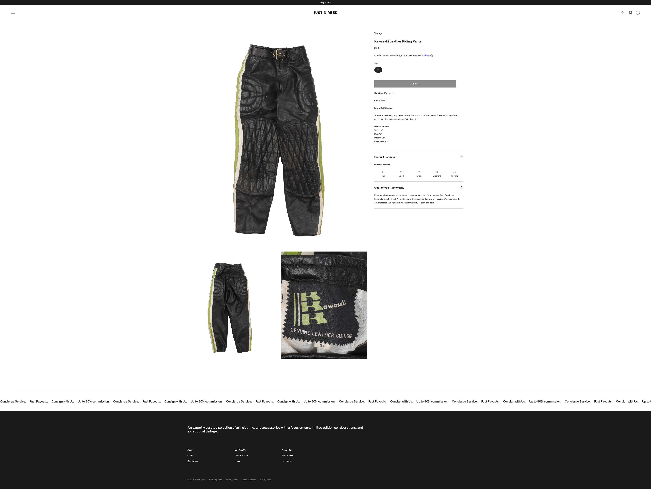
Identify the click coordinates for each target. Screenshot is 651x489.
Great (419, 175)
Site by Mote (265, 479)
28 (379, 70)
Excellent (437, 175)
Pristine (454, 175)
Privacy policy (231, 479)
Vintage (378, 33)
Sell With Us (240, 449)
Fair (383, 175)
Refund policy (215, 479)
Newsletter (287, 449)
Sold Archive (287, 455)
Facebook (286, 461)
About (190, 449)
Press (237, 461)
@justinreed (193, 461)
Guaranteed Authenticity (389, 187)
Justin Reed (200, 479)
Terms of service (249, 479)
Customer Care (241, 455)
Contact (191, 455)
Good (401, 175)
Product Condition (385, 157)
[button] (13, 13)
